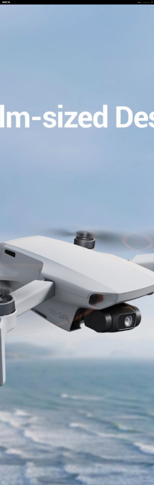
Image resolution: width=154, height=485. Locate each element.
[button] (152, 2)
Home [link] (139, 2)
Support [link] (145, 2)
